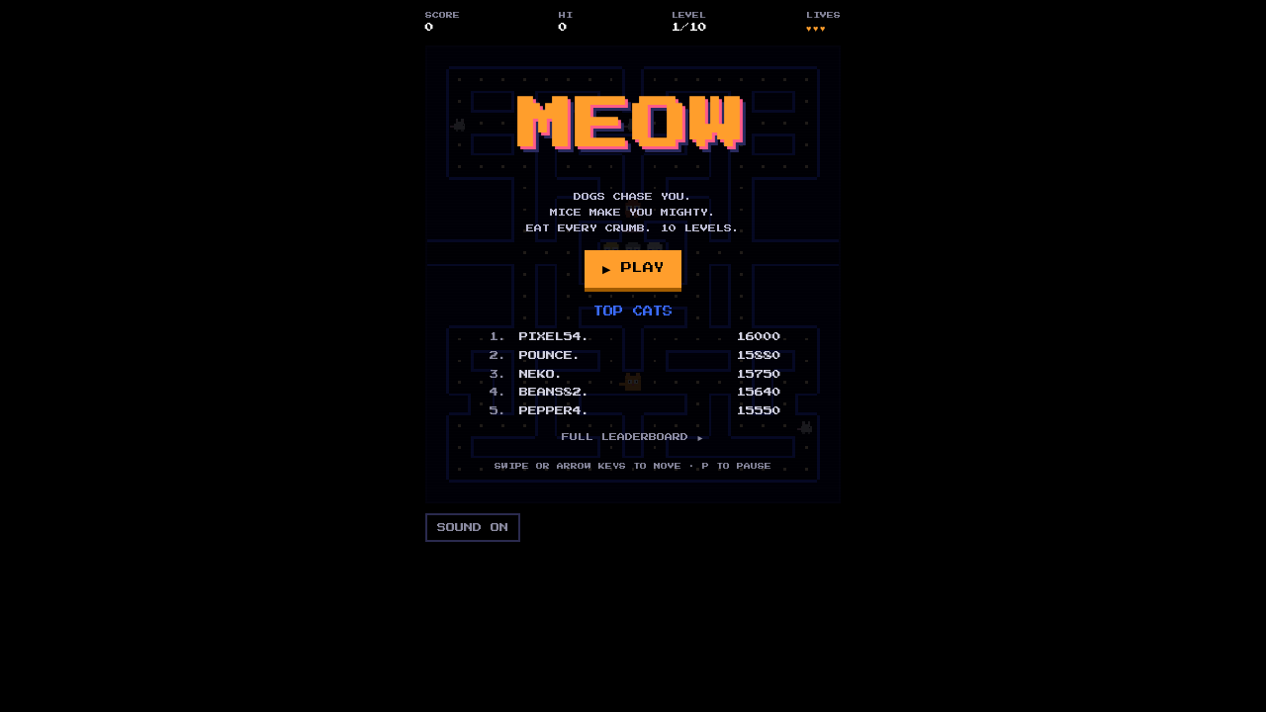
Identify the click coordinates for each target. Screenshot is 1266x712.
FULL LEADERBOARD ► (633, 437)
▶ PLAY (633, 267)
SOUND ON (472, 527)
